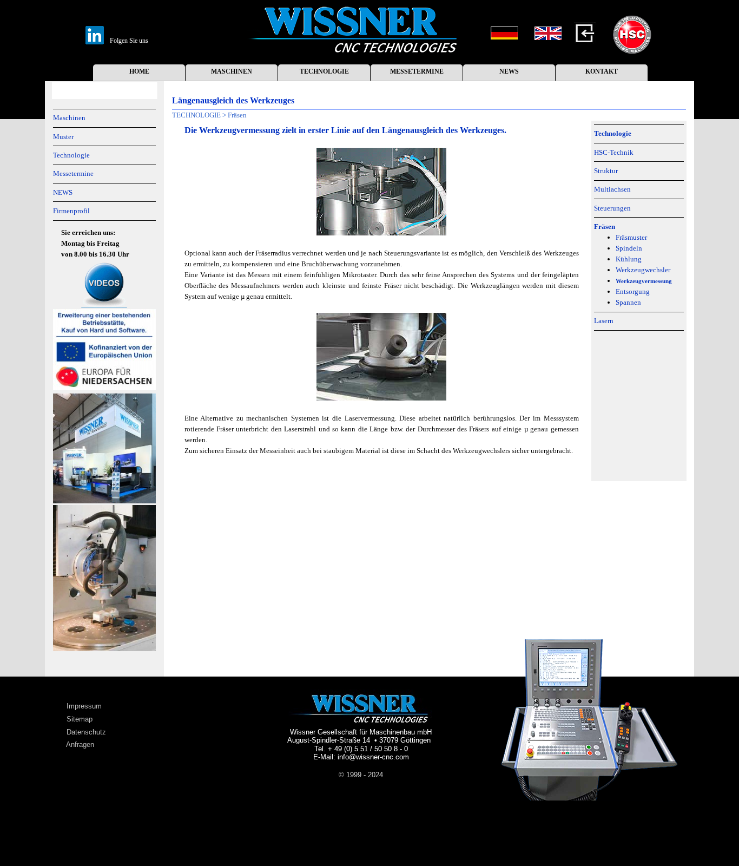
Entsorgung (633, 291)
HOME (139, 71)
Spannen (628, 302)
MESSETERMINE (417, 71)
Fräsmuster (631, 237)
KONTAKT (601, 71)
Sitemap (80, 719)
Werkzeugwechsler (643, 270)
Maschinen (69, 118)
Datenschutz (86, 732)
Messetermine (73, 173)
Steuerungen (612, 208)
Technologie (71, 155)
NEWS (509, 71)
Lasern (603, 321)
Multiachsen (612, 189)
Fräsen (237, 115)
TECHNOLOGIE (324, 71)
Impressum (84, 706)
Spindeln (629, 248)
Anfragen (80, 744)
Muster (63, 137)
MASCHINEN (231, 71)
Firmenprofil (71, 211)
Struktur (606, 171)
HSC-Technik (614, 152)
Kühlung (629, 259)
